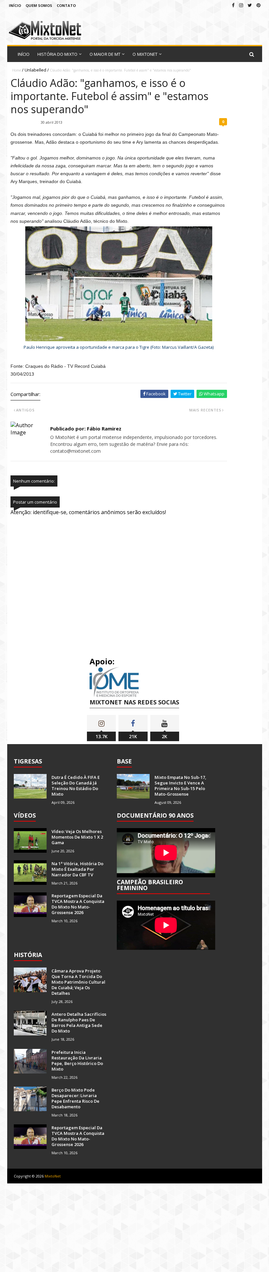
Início (15, 5)
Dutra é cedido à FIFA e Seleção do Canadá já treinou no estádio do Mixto (76, 785)
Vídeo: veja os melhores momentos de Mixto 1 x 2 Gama (77, 836)
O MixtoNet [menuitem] (145, 54)
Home (16, 70)
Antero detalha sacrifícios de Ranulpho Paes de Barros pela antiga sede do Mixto (79, 1022)
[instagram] (241, 5)
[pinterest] (258, 5)
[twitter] (250, 5)
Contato (66, 5)
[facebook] (233, 5)
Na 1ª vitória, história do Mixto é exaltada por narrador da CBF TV (77, 869)
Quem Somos (39, 5)
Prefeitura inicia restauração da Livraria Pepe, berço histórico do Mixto (77, 1060)
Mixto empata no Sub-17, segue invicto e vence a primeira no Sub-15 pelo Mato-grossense (180, 785)
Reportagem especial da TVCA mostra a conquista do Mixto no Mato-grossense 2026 (78, 904)
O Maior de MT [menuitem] (105, 54)
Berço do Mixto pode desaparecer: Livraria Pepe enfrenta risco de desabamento (75, 1098)
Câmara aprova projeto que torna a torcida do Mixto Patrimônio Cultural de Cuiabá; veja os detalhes (78, 982)
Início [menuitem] (24, 54)
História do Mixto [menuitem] (57, 54)
